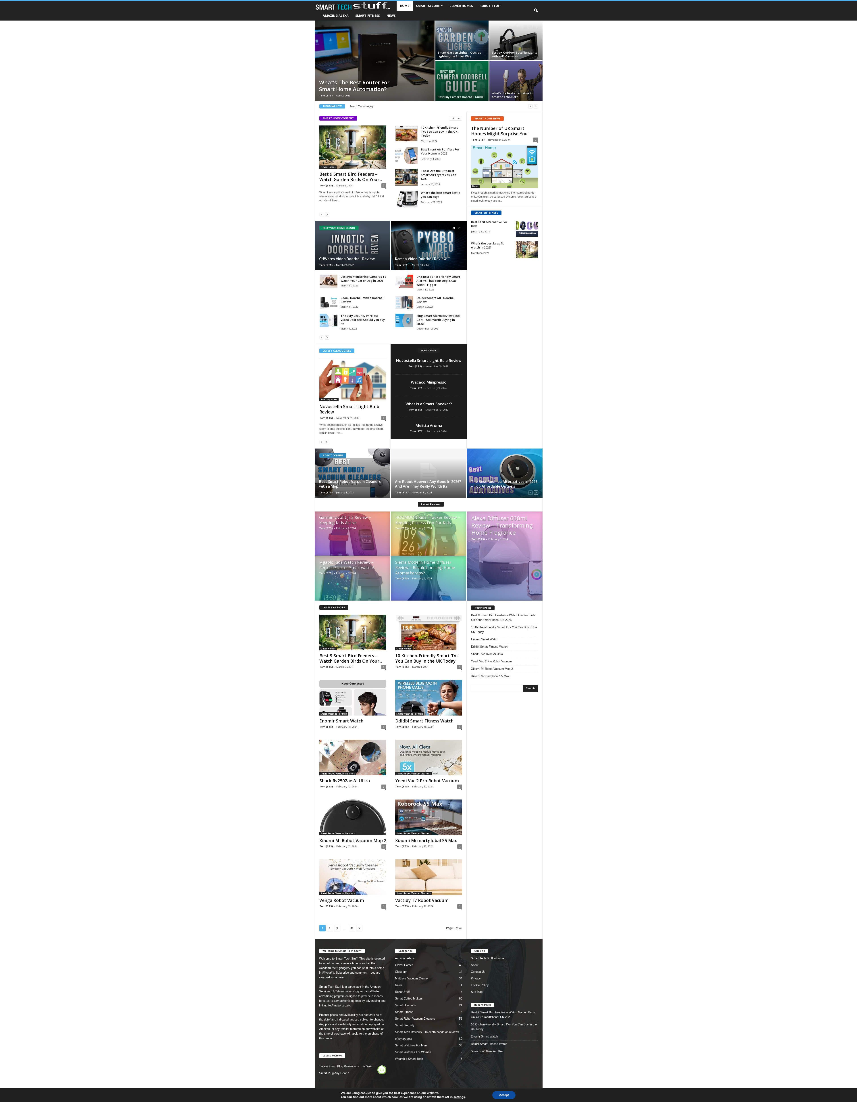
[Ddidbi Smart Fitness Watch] (428, 698)
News (391, 15)
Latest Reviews (431, 504)
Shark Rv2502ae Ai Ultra (344, 781)
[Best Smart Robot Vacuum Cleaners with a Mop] (353, 473)
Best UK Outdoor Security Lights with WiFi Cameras (514, 54)
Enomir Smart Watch (341, 721)
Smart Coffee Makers (409, 998)
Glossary (401, 971)
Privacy (476, 978)
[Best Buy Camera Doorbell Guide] (462, 81)
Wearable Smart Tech (409, 1058)
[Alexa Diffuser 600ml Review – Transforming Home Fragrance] (505, 555)
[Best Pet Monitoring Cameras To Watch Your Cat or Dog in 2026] (328, 281)
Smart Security (429, 6)
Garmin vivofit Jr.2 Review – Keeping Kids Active (345, 520)
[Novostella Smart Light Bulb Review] (352, 379)
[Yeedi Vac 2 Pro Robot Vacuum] (428, 757)
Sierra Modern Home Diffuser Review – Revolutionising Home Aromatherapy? (425, 567)
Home (404, 6)
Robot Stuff (490, 6)
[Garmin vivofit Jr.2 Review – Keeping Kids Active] (352, 535)
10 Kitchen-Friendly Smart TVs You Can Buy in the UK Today (439, 131)
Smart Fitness (367, 15)
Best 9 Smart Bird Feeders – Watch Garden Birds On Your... (350, 176)
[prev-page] (321, 214)
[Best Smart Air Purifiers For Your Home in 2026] (406, 155)
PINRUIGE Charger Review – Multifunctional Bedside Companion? (390, 106)
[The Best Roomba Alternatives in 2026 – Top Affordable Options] (504, 473)
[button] (536, 11)
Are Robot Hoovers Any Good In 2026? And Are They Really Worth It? (428, 484)
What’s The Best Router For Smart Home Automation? (354, 86)
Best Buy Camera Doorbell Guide (461, 97)
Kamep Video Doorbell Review (421, 258)
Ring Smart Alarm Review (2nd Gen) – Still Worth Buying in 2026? (438, 320)
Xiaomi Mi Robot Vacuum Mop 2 (352, 840)
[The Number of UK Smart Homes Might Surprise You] (504, 166)
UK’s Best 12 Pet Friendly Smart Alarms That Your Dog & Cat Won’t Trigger (438, 281)
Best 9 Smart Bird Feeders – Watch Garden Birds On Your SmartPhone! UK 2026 (503, 618)
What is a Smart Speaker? (429, 403)
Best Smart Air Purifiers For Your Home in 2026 (440, 151)
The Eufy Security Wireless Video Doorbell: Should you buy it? (363, 320)
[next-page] (327, 214)
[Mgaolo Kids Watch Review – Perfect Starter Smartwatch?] (352, 580)
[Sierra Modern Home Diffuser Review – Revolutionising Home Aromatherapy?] (428, 580)
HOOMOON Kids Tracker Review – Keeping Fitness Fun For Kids (427, 520)
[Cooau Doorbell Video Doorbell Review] (328, 302)
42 (352, 928)
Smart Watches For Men (333, 713)
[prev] (530, 106)
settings (459, 1097)
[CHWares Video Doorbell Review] (353, 245)
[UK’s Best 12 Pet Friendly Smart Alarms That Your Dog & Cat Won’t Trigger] (404, 281)
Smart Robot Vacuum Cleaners (337, 773)
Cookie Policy (480, 985)
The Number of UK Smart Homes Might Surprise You (499, 131)
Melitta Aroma (428, 425)
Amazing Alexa (336, 15)
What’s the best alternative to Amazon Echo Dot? (512, 95)
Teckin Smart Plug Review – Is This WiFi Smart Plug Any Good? (345, 1070)
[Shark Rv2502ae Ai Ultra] (352, 757)
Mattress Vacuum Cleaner (411, 978)
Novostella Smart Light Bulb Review (349, 409)
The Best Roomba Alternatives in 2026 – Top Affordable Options (504, 484)
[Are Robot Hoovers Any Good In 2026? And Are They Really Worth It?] (429, 473)
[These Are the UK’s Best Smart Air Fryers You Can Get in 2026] (406, 177)
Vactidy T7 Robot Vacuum (422, 900)
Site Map (477, 991)
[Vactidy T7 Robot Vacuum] (428, 877)
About (474, 965)
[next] (536, 106)
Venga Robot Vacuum (341, 900)
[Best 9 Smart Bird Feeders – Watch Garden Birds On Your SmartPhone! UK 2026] (352, 147)
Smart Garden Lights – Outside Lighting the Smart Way (459, 54)
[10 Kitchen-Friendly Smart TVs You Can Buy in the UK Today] (406, 133)
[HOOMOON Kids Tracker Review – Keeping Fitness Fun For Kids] (428, 535)
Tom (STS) (326, 95)
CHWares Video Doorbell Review (347, 258)
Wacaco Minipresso (429, 382)
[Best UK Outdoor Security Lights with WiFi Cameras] (516, 40)
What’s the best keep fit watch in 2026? (487, 245)
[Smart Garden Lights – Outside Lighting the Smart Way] (462, 40)
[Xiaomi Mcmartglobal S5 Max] (428, 817)
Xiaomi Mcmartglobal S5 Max (426, 840)
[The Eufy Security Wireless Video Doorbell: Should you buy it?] (328, 320)
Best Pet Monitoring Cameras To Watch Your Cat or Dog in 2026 (363, 279)
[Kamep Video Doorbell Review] (429, 245)
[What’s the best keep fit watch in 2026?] (527, 249)
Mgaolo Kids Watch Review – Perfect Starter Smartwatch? (346, 564)
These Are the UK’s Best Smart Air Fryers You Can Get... (438, 175)
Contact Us (478, 971)
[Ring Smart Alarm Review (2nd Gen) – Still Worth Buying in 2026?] (404, 320)
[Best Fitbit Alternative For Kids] (527, 228)
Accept (504, 1095)
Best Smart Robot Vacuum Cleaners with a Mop (350, 484)
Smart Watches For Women (413, 1052)
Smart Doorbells (405, 1005)
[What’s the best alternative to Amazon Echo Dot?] (516, 81)
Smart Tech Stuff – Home (487, 958)
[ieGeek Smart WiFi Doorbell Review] (404, 302)
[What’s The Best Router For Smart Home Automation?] (375, 61)
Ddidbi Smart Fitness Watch (424, 721)
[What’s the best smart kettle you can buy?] (406, 199)
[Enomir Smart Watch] (352, 698)
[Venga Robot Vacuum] (352, 877)
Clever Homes (461, 6)
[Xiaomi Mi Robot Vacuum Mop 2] (352, 817)
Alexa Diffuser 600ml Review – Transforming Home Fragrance (502, 525)
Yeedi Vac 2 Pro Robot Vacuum (427, 781)
